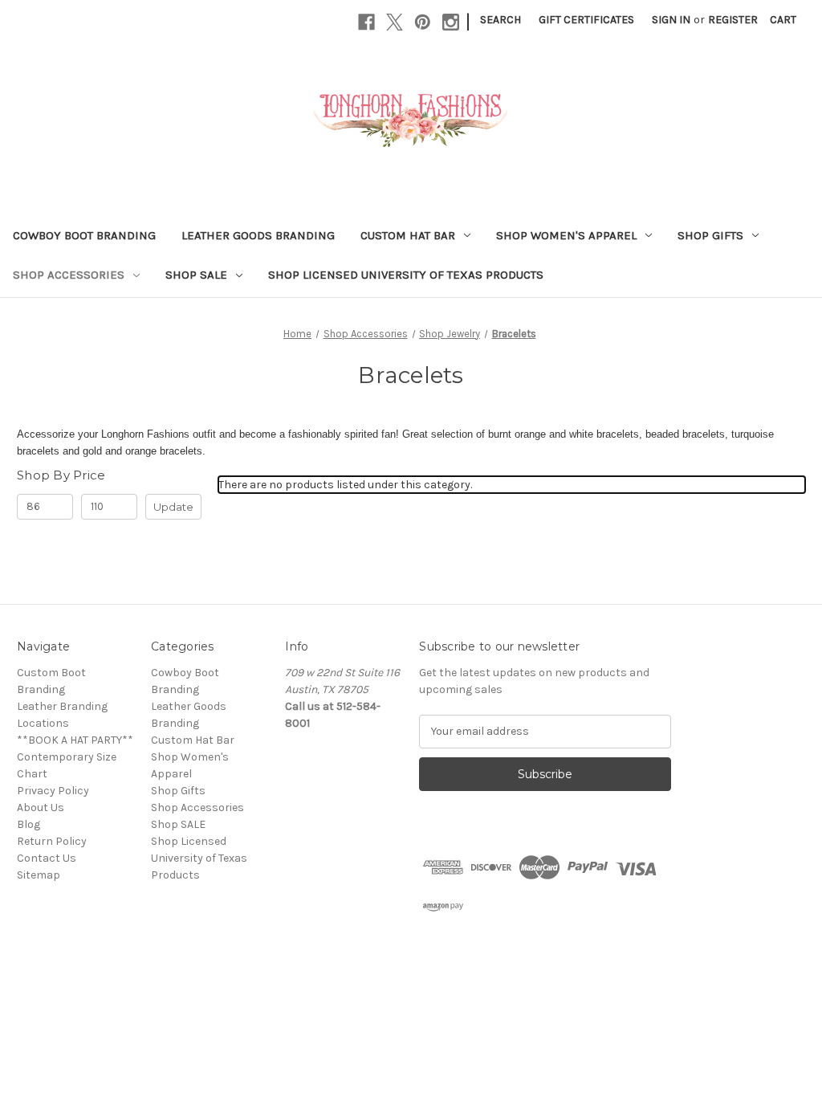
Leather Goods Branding (258, 235)
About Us (40, 807)
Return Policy (52, 841)
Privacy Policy (53, 790)
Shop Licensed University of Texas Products (405, 274)
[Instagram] (450, 22)
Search (500, 20)
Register (733, 20)
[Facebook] (366, 22)
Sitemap (38, 875)
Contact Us (46, 858)
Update (173, 506)
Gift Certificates (586, 20)
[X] (394, 22)
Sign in (671, 20)
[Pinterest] (422, 22)
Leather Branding (62, 706)
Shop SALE (196, 274)
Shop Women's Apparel (566, 235)
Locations (43, 723)
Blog (28, 824)
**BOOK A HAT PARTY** (75, 740)
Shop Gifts (710, 235)
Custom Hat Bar (407, 235)
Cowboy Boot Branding (84, 235)
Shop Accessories (68, 274)
